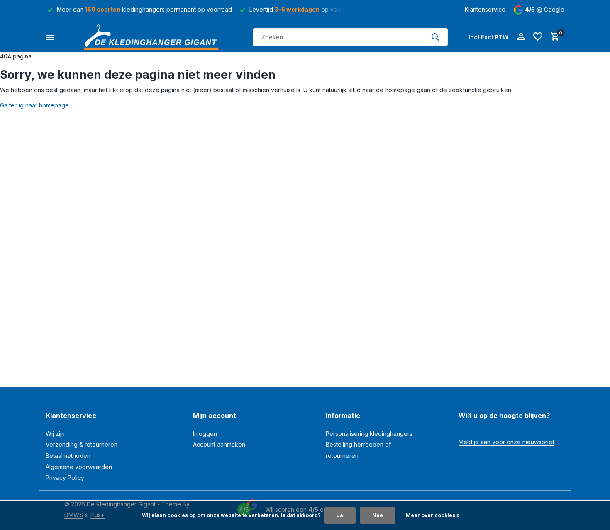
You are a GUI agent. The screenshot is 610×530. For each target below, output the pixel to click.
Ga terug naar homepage (34, 105)
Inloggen (205, 433)
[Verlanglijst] (537, 37)
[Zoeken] (435, 37)
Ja (340, 515)
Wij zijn (55, 433)
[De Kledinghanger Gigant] (154, 37)
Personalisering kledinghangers (369, 433)
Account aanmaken (219, 444)
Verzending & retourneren (81, 444)
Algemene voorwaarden (79, 466)
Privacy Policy (65, 477)
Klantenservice (485, 9)
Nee (377, 515)
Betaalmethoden (68, 455)
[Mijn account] (521, 36)
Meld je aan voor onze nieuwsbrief (506, 441)
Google (554, 9)
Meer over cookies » (433, 515)
